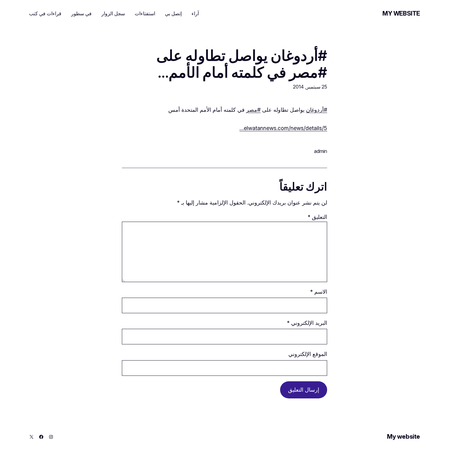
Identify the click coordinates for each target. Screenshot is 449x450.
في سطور (81, 13)
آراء (195, 13)
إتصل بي (173, 13)
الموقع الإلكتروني (307, 354)
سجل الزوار (113, 13)
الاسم (318, 292)
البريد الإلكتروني (307, 323)
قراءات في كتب (45, 13)
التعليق (317, 217)
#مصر (253, 110)
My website (401, 13)
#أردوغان (316, 110)
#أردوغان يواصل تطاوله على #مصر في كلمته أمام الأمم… (241, 64)
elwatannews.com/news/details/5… (283, 128)
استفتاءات (145, 13)
